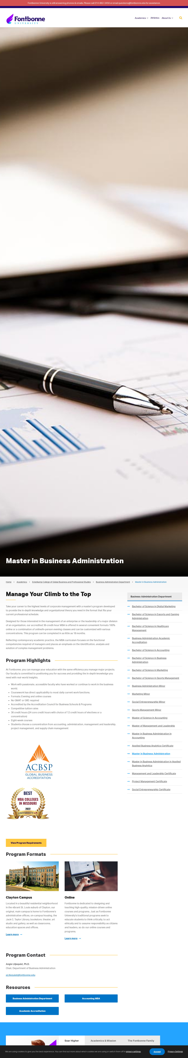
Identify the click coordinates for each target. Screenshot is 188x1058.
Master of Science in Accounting (149, 717)
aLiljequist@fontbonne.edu (20, 975)
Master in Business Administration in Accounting (152, 735)
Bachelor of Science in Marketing (150, 670)
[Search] (180, 17)
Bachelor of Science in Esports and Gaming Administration (155, 616)
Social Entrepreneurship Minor (148, 701)
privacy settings (133, 1051)
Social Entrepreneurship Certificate (151, 789)
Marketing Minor (141, 693)
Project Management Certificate (149, 781)
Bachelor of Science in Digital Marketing (154, 606)
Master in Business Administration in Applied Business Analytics (156, 763)
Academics (140, 18)
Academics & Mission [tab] (103, 1040)
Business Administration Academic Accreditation (151, 640)
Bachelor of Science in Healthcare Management (150, 628)
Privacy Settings (175, 1051)
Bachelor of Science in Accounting (150, 650)
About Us (166, 18)
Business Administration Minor (148, 685)
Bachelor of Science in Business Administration (149, 660)
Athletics (155, 17)
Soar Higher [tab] (72, 1040)
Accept (157, 1051)
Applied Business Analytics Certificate (152, 745)
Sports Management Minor (146, 709)
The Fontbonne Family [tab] (141, 1040)
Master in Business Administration (151, 753)
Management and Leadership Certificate (154, 773)
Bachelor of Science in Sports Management (155, 678)
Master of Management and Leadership (153, 725)
